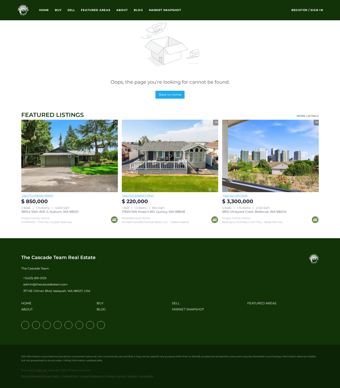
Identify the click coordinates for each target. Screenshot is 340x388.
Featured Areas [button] (95, 10)
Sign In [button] (316, 10)
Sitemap (132, 376)
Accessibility (146, 376)
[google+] (101, 325)
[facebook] (25, 325)
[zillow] (58, 325)
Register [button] (299, 10)
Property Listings (115, 376)
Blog (138, 10)
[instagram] (68, 325)
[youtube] (79, 325)
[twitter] (47, 325)
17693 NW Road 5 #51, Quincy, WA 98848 (153, 212)
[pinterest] (90, 325)
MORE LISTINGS (308, 116)
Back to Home (170, 94)
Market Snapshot (165, 10)
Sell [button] (71, 10)
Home (44, 10)
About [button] (122, 10)
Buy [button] (58, 10)
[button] (23, 10)
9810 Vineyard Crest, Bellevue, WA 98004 (254, 212)
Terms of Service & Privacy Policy (40, 376)
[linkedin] (36, 325)
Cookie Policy (70, 376)
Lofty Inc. (41, 370)
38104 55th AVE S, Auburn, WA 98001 (50, 212)
